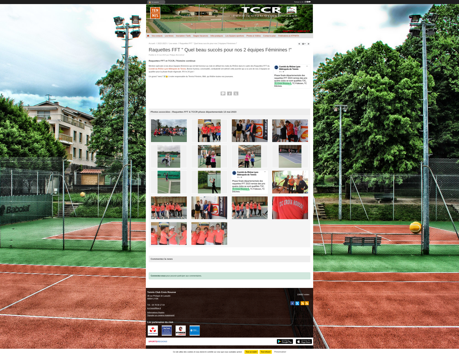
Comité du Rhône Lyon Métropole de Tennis (167, 69)
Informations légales (155, 312)
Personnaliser (280, 352)
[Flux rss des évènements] (307, 303)
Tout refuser (266, 352)
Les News (169, 36)
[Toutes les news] (304, 44)
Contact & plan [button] (269, 36)
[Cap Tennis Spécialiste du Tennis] (167, 330)
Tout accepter (251, 352)
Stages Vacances (200, 36)
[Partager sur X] (236, 93)
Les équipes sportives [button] (234, 36)
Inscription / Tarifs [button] (183, 36)
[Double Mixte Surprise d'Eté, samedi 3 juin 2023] (299, 44)
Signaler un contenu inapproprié (161, 315)
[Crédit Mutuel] (153, 330)
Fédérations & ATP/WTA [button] (288, 36)
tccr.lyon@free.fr (154, 308)
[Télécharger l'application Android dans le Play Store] (285, 341)
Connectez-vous (158, 276)
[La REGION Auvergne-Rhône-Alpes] (195, 330)
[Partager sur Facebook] (229, 93)
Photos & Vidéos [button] (253, 36)
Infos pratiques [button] (216, 36)
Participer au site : (299, 2)
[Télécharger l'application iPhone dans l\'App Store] (304, 341)
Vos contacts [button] (157, 36)
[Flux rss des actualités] (302, 303)
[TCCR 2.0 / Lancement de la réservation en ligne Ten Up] (308, 44)
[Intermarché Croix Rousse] (181, 330)
